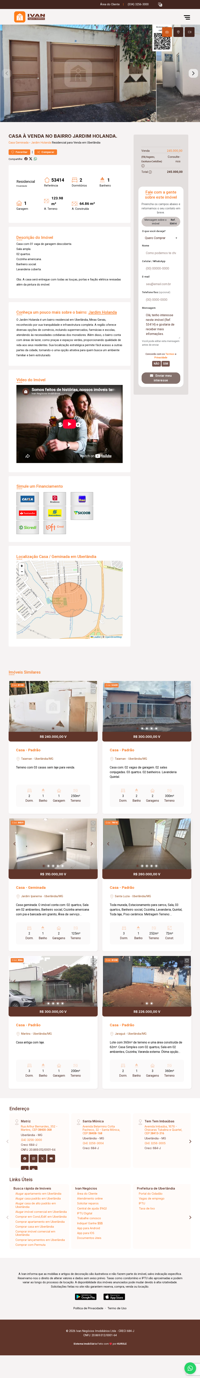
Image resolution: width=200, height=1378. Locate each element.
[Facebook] (25, 1158)
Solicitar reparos (88, 1203)
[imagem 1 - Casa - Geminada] (53, 843)
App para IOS (85, 1233)
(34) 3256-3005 (155, 1143)
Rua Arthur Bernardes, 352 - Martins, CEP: (39, 1128)
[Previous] (108, 706)
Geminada (22, 142)
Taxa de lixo (147, 1208)
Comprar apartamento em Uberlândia (40, 1221)
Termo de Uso (117, 1308)
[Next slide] (193, 73)
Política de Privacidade (88, 1308)
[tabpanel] (100, 73)
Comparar (47, 152)
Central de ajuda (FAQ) (92, 1208)
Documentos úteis (89, 1238)
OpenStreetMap (113, 637)
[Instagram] (34, 1158)
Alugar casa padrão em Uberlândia (38, 1198)
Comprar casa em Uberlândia (34, 1226)
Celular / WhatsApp (153, 261)
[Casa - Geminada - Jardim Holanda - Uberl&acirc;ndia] (28, 17)
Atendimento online (90, 1198)
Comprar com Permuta (30, 1244)
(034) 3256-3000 (138, 4)
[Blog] (34, 1170)
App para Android (88, 1228)
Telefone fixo (156, 292)
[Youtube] (51, 1158)
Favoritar (21, 152)
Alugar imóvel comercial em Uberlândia (41, 1211)
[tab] (167, 32)
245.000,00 (174, 151)
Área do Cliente (110, 4)
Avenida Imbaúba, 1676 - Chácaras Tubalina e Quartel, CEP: (163, 1130)
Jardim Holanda (41, 142)
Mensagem (148, 307)
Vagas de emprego (151, 1198)
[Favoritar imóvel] (93, 685)
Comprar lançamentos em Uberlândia (40, 1239)
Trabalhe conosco (89, 1218)
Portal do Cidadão (150, 1193)
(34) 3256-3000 (31, 1139)
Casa (12, 142)
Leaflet (97, 637)
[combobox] (161, 238)
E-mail (146, 276)
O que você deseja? (154, 231)
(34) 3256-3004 (93, 1143)
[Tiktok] (25, 1170)
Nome (145, 245)
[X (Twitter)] (42, 1158)
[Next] (185, 706)
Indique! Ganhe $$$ (90, 1223)
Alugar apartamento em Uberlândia (38, 1193)
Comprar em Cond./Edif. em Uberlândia (41, 1216)
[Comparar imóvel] (93, 691)
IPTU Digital (84, 1213)
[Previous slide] (6, 73)
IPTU (142, 1203)
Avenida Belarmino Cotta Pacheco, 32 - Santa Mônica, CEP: (101, 1130)
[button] (160, 5)
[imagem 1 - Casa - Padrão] (53, 706)
